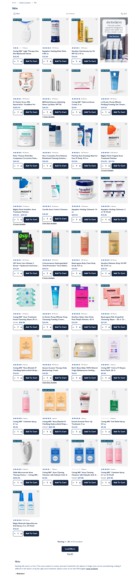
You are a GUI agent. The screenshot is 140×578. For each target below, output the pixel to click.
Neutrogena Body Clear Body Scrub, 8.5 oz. (83, 264)
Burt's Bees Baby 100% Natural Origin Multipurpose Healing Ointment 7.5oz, (85, 369)
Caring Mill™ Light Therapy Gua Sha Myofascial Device (26, 52)
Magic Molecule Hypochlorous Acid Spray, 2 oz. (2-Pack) (25, 524)
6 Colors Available (48, 278)
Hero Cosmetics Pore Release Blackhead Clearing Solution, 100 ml (54, 157)
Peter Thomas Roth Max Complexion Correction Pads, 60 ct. (25, 157)
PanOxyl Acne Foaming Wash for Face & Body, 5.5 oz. (85, 157)
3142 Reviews (55, 364)
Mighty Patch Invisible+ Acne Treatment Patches (24, 211)
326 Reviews (113, 99)
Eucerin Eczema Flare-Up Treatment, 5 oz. (82, 423)
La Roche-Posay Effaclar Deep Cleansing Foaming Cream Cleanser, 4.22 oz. (54, 318)
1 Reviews (83, 418)
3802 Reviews (26, 520)
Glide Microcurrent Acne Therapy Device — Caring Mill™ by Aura (25, 474)
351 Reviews (113, 260)
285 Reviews (26, 260)
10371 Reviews (84, 152)
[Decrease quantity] (14, 61)
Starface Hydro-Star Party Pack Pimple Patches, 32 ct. (83, 318)
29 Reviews (84, 99)
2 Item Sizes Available (49, 223)
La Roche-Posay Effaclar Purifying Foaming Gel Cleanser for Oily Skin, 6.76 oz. (113, 103)
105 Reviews (113, 313)
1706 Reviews (55, 48)
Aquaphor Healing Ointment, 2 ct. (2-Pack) (113, 211)
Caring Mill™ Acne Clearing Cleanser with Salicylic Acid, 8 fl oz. (54, 474)
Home (14, 3)
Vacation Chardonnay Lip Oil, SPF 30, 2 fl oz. (83, 52)
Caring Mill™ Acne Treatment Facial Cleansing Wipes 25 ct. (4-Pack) (25, 318)
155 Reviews (26, 152)
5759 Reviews (114, 152)
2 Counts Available (107, 170)
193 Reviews (55, 313)
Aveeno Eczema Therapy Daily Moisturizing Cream (54, 369)
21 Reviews (25, 469)
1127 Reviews (84, 364)
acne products (92, 569)
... (19, 573)
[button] (26, 31)
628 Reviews (84, 260)
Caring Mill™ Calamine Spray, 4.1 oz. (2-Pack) (113, 474)
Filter (18, 14)
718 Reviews (55, 99)
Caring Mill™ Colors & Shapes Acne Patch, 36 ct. (113, 369)
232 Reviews (84, 48)
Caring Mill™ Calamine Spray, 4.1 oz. (25, 423)
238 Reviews (55, 260)
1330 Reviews (26, 99)
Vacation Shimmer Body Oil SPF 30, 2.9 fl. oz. (113, 264)
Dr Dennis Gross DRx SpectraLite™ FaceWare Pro (24, 103)
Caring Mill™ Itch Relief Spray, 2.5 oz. (113, 423)
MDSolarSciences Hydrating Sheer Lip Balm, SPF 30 (53, 103)
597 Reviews (55, 206)
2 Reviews (25, 48)
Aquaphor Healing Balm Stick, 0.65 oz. (54, 52)
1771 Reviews (26, 206)
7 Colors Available (48, 117)
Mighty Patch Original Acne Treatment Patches (112, 157)
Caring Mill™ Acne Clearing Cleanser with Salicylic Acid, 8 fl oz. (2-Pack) (84, 474)
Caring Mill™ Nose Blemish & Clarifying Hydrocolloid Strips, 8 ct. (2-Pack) (55, 423)
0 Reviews (113, 418)
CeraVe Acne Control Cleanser (55, 209)
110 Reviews (26, 313)
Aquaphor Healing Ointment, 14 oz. (84, 211)
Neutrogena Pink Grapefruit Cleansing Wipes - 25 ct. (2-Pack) (113, 318)
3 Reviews (25, 418)
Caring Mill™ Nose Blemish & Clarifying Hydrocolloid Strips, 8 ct (26, 369)
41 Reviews (113, 206)
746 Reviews (55, 152)
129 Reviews (84, 313)
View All (70, 554)
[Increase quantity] (21, 61)
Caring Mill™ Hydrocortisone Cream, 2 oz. (83, 103)
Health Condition (25, 3)
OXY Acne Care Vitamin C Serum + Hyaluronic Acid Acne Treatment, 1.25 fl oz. (25, 264)
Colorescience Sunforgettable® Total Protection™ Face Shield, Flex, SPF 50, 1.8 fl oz (55, 264)
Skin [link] (35, 3)
